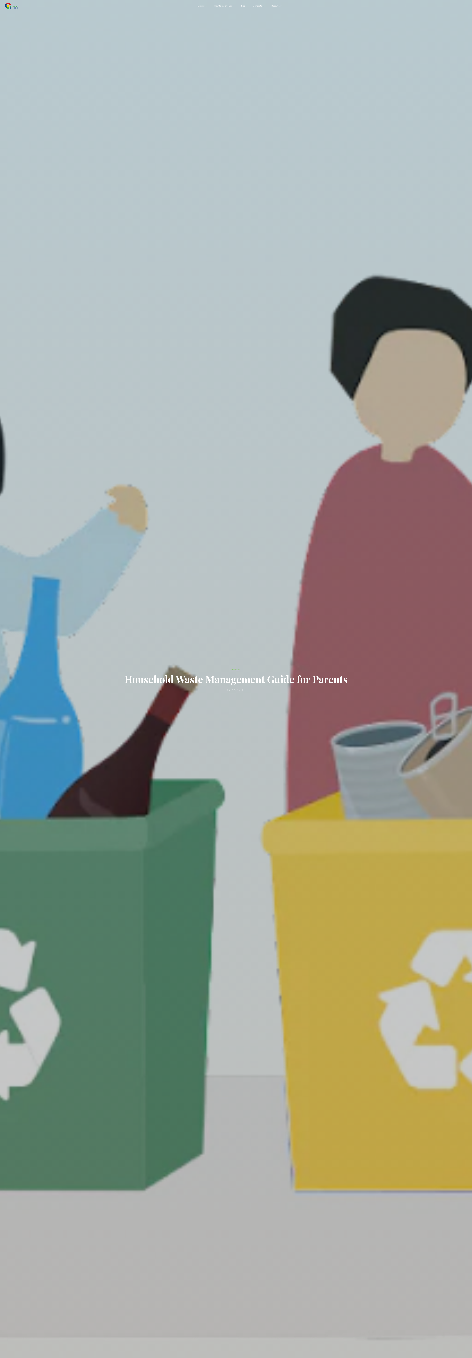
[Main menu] (465, 6)
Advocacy (235, 669)
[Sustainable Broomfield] (11, 6)
